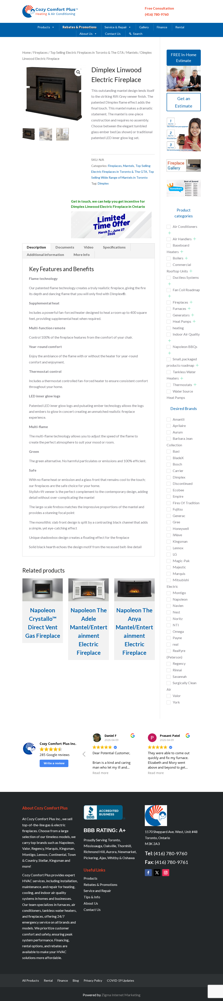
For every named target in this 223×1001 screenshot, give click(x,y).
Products (43, 27)
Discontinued (183, 483)
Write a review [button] (54, 763)
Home (26, 52)
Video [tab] (88, 247)
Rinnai (177, 670)
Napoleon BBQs (185, 346)
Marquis (179, 573)
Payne (177, 638)
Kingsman (180, 541)
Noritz (178, 618)
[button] (78, 72)
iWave (177, 535)
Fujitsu (178, 509)
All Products (30, 980)
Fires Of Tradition (186, 503)
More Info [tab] (82, 254)
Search (137, 33)
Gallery (144, 27)
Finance (162, 27)
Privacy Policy (93, 980)
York (176, 702)
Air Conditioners (185, 226)
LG (175, 554)
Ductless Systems (186, 277)
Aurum (178, 432)
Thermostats (182, 385)
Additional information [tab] (45, 254)
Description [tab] (36, 247)
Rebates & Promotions (79, 27)
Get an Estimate (183, 102)
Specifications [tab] (114, 247)
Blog (76, 980)
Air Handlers (182, 239)
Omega (178, 631)
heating (178, 328)
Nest (176, 612)
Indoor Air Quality (186, 334)
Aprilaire (179, 425)
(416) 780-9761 (171, 862)
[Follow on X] (157, 872)
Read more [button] (100, 773)
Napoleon (180, 599)
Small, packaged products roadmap (182, 362)
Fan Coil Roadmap (186, 290)
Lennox (178, 548)
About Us (86, 33)
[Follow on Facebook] (148, 872)
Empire (178, 496)
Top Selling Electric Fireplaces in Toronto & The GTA (87, 52)
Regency (179, 663)
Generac (179, 516)
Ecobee (178, 490)
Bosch (177, 464)
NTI (176, 625)
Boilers (178, 258)
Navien (178, 605)
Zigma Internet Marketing (120, 995)
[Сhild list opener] (169, 233)
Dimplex (103, 183)
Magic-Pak (181, 561)
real (175, 644)
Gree (176, 522)
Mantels (132, 52)
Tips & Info (92, 897)
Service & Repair (116, 27)
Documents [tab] (65, 247)
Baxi (176, 451)
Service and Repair (97, 890)
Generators (181, 315)
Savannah (180, 676)
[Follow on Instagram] (165, 872)
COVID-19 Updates (120, 980)
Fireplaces (40, 52)
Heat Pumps (182, 321)
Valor (177, 696)
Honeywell (181, 528)
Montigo (179, 593)
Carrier (178, 471)
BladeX (178, 458)
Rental (179, 27)
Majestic (179, 567)
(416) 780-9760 (157, 14)
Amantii (178, 419)
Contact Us (113, 33)
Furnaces (179, 308)
